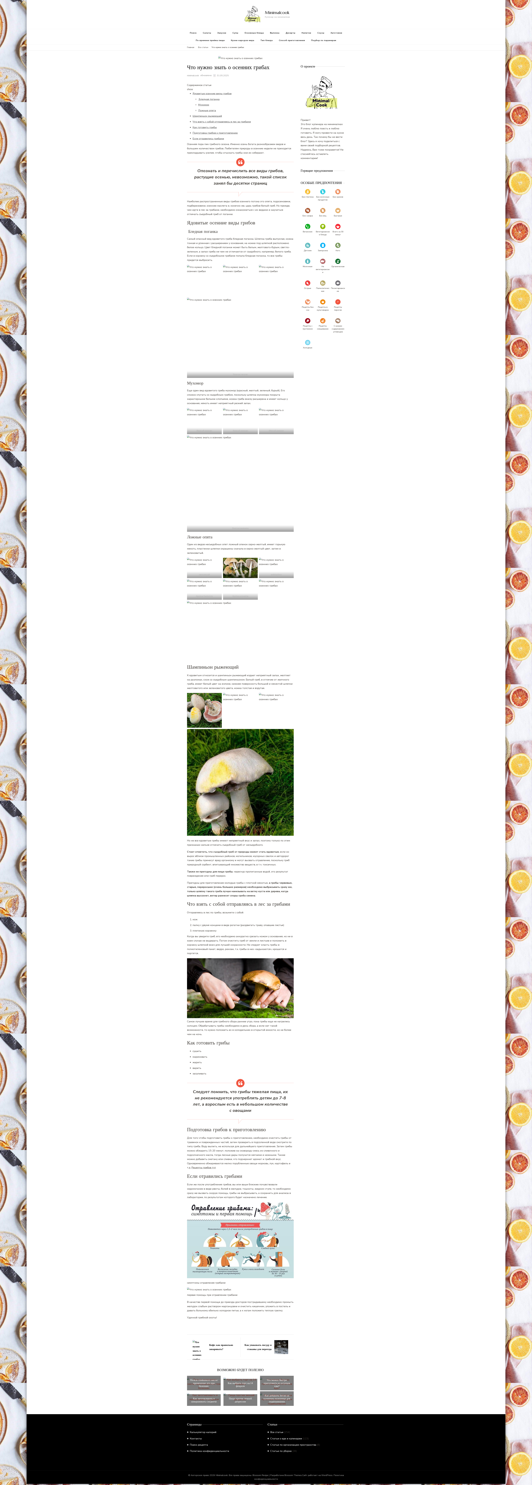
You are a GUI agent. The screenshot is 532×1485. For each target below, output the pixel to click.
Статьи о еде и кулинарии (286, 1438)
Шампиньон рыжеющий (207, 116)
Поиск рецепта (199, 1444)
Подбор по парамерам (323, 40)
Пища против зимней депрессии (240, 1400)
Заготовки (336, 33)
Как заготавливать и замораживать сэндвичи (204, 1400)
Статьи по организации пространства (293, 1444)
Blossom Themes (293, 1475)
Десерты (290, 33)
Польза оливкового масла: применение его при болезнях (204, 1383)
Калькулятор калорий (203, 1432)
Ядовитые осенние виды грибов (212, 93)
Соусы (320, 33)
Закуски (221, 33)
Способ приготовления (292, 40)
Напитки (306, 33)
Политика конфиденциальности (209, 1451)
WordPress (326, 1475)
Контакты (196, 1438)
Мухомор (203, 104)
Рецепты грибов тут (203, 1167)
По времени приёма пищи (210, 40)
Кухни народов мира (242, 40)
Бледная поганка (209, 99)
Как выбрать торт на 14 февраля (240, 1385)
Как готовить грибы (205, 127)
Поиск (193, 33)
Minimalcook (277, 12)
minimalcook (193, 75)
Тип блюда (266, 40)
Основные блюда (254, 33)
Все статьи (276, 1432)
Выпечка (274, 33)
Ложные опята (207, 110)
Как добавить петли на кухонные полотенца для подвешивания (277, 1398)
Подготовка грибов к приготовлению (215, 133)
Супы (235, 33)
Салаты (207, 33)
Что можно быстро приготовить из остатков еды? (277, 1383)
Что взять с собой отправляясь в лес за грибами (222, 121)
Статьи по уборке (281, 1451)
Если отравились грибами (208, 138)
